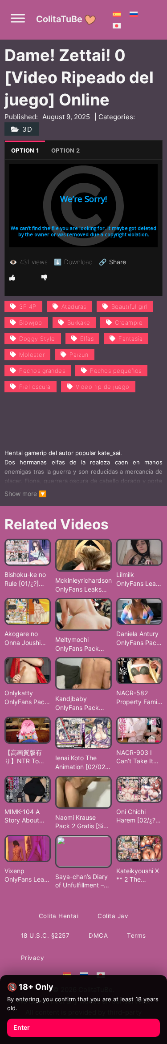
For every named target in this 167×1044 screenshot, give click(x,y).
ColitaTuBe (59, 19)
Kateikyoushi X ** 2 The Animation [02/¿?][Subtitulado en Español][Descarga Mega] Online (138, 875)
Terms (136, 935)
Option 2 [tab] (65, 150)
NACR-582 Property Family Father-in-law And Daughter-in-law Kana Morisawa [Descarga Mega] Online (139, 697)
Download (73, 262)
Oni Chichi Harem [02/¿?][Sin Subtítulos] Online (138, 816)
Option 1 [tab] (25, 150)
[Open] (18, 18)
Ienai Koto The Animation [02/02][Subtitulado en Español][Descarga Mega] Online (82, 762)
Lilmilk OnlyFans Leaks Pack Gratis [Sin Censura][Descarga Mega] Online (139, 579)
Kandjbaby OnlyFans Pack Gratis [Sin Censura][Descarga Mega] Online (83, 703)
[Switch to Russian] (133, 14)
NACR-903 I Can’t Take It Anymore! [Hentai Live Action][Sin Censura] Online (139, 757)
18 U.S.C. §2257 (45, 935)
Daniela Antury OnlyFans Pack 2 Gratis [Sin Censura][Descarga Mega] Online (138, 638)
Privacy (33, 957)
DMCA (98, 935)
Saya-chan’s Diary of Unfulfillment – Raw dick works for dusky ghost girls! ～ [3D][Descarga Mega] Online (83, 881)
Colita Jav (113, 915)
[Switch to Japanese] (116, 25)
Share (112, 262)
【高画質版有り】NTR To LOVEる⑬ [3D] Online (26, 757)
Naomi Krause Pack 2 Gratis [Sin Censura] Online (81, 822)
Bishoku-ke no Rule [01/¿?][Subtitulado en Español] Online (26, 579)
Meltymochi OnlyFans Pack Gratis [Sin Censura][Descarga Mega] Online (83, 644)
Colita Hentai (59, 915)
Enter (21, 1027)
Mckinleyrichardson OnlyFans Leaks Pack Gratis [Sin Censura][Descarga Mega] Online (83, 584)
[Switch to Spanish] (116, 14)
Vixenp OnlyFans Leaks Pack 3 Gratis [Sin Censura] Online (27, 875)
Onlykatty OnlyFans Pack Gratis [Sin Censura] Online (27, 697)
